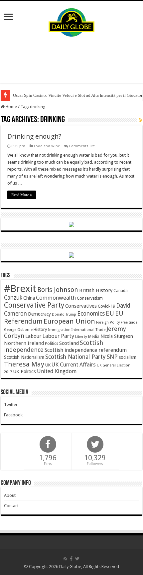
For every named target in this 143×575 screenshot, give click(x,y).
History (40, 329)
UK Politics (24, 371)
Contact (11, 505)
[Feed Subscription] (140, 120)
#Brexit (20, 288)
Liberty (81, 336)
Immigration (59, 329)
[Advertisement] (71, 60)
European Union (69, 321)
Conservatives (81, 306)
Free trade (129, 322)
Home (11, 106)
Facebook (13, 414)
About (10, 495)
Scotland (69, 343)
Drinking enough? (34, 136)
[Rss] (65, 559)
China (29, 298)
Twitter (11, 404)
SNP (112, 356)
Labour (33, 336)
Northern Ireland (24, 343)
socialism (127, 357)
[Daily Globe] (71, 21)
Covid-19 (106, 306)
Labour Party (58, 336)
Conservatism (90, 298)
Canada (120, 290)
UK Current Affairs (74, 364)
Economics (91, 313)
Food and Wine (47, 146)
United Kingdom (56, 371)
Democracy (39, 314)
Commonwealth (56, 297)
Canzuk (13, 297)
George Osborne (18, 330)
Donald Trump (64, 314)
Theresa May (24, 364)
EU (110, 313)
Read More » (21, 195)
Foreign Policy (108, 322)
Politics (51, 343)
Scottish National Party (75, 357)
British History (95, 290)
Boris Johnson (57, 290)
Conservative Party (34, 305)
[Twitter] (77, 559)
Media (93, 336)
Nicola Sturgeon (116, 336)
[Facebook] (71, 559)
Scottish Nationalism (24, 357)
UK (48, 364)
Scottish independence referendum (86, 350)
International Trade (88, 330)
